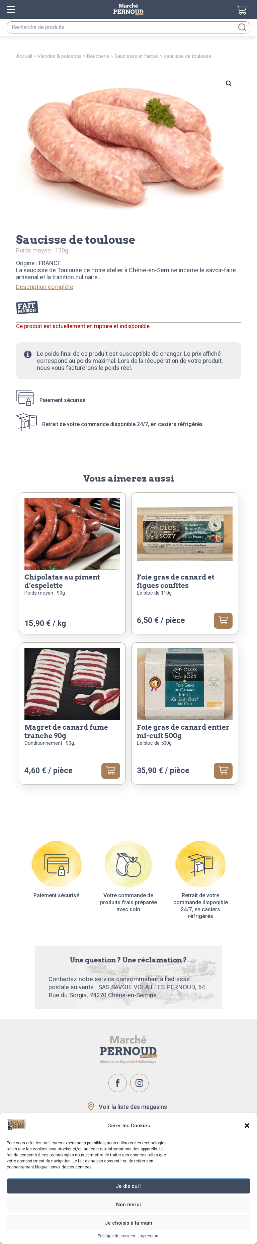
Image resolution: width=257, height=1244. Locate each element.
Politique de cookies (116, 1236)
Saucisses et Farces (136, 56)
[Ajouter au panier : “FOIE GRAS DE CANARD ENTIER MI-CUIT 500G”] (223, 771)
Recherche (242, 27)
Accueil (24, 56)
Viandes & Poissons (59, 56)
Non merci (128, 1205)
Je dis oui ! (129, 1186)
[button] (247, 1125)
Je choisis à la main (128, 1223)
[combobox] (128, 27)
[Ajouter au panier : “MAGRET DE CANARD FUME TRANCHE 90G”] (110, 771)
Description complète (44, 286)
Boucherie (98, 56)
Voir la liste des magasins (133, 1106)
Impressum (149, 1236)
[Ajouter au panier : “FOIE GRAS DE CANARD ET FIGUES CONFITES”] (223, 621)
